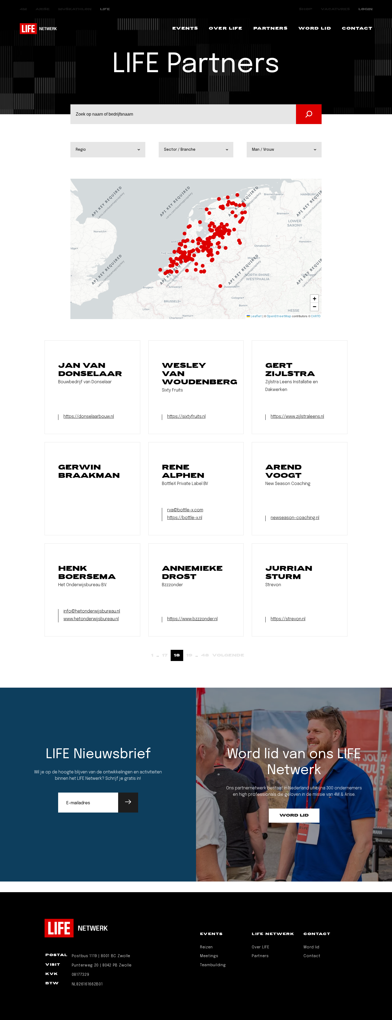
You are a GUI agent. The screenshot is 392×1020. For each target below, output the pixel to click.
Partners (260, 956)
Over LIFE (260, 947)
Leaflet (256, 316)
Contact (311, 956)
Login (365, 9)
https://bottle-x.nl (184, 518)
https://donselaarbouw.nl (88, 416)
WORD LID (294, 815)
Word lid (311, 947)
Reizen (206, 947)
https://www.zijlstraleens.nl (297, 416)
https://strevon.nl (288, 619)
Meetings (209, 956)
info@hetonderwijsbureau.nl (91, 611)
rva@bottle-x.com (185, 510)
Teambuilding (213, 965)
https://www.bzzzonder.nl (192, 619)
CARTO (315, 316)
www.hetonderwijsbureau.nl (91, 619)
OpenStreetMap (279, 316)
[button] (182, 253)
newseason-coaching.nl (295, 518)
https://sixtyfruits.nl (186, 416)
